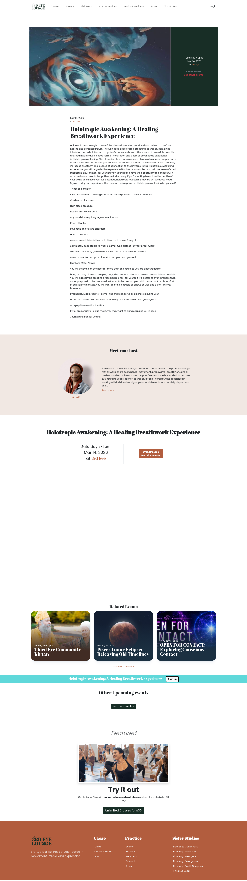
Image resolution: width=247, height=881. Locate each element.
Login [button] (213, 6)
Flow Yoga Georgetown (186, 861)
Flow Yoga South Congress (188, 866)
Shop (97, 856)
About (129, 866)
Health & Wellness (134, 6)
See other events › (194, 73)
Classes (55, 6)
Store (154, 6)
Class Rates (170, 6)
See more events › (123, 666)
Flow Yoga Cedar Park (185, 846)
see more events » (123, 706)
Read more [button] (108, 390)
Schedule (131, 851)
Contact (130, 861)
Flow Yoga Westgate (184, 856)
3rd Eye (195, 64)
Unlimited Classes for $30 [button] (123, 810)
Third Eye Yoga (181, 871)
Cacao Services (108, 6)
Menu (97, 846)
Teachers (131, 856)
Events (70, 6)
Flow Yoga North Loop (185, 851)
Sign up (172, 679)
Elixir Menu (86, 6)
